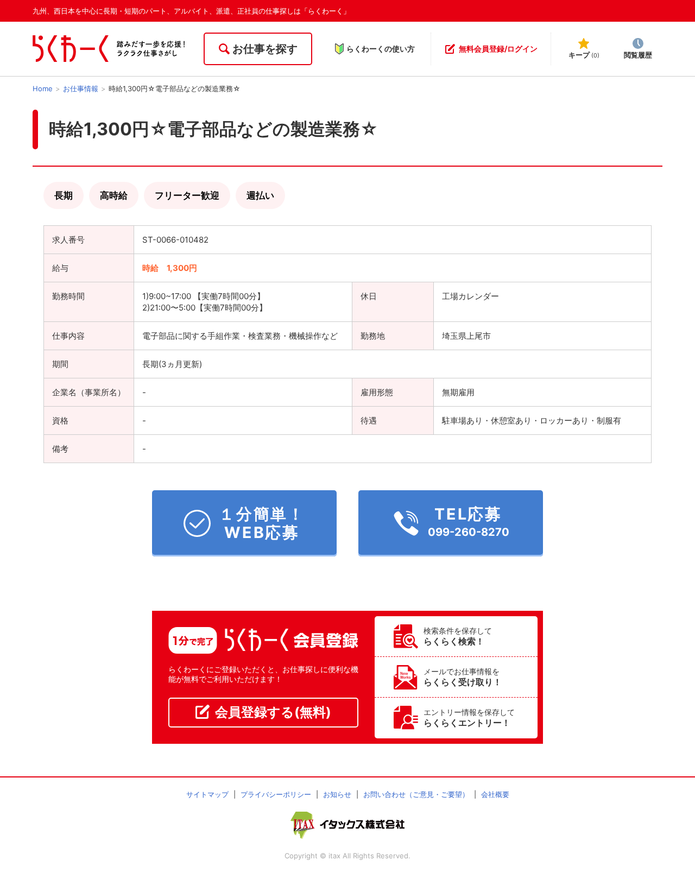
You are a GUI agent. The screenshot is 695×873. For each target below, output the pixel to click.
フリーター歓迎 (187, 195)
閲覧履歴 (638, 54)
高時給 (114, 195)
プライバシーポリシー (276, 794)
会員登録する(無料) (273, 712)
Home (43, 88)
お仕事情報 (80, 88)
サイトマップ (207, 794)
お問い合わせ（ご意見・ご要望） (416, 794)
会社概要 (495, 794)
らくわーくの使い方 (380, 48)
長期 (63, 195)
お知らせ (337, 794)
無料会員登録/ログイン (498, 48)
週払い (260, 195)
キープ (583, 54)
